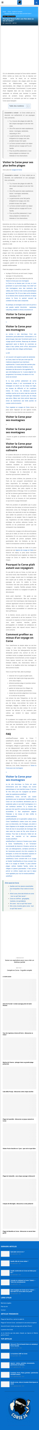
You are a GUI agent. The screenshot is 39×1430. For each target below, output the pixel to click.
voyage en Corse (16, 170)
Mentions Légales (6, 1303)
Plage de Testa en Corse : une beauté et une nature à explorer (19, 1322)
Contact (3, 1310)
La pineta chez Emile (7, 1329)
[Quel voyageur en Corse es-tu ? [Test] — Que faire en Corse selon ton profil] (5, 1292)
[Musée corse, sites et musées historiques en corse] (5, 1384)
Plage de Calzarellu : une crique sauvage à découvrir (19, 1176)
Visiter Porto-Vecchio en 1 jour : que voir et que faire (19, 1148)
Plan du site (4, 1306)
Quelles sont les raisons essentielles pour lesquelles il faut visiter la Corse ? (21, 888)
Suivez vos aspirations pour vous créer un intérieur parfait (19, 961)
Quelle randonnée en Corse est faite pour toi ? (23, 1271)
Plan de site (11, 1425)
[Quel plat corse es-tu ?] (5, 1254)
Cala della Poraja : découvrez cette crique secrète (18, 1091)
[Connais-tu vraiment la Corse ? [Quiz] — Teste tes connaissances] (5, 1282)
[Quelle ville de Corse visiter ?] (5, 1263)
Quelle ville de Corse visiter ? (19, 1261)
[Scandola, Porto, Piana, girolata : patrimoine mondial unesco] (5, 1375)
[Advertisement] (19, 50)
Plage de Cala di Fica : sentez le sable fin (12, 1319)
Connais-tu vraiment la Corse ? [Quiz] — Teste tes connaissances (22, 1281)
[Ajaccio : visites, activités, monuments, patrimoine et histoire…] (5, 1365)
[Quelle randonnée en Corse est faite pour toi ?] (5, 1273)
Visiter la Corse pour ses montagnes (21, 317)
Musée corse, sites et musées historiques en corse (24, 1383)
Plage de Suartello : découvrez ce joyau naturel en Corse (18, 1120)
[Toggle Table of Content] (27, 106)
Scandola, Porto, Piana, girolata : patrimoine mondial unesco (24, 1373)
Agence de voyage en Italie (24, 550)
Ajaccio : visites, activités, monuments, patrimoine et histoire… (22, 1364)
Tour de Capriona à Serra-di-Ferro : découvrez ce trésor (18, 1034)
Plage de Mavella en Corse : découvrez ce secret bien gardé (19, 1232)
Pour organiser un (12, 407)
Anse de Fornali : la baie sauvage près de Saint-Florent (17, 1004)
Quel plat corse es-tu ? (17, 1252)
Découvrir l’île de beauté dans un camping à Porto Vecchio (24, 1345)
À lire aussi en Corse (12, 883)
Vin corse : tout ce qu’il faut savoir (21, 903)
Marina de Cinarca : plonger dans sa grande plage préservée (18, 1063)
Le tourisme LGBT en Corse (18, 1354)
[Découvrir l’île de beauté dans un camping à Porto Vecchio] (5, 1346)
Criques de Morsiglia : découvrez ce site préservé (18, 1204)
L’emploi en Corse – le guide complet (19, 970)
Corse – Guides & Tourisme (9, 16)
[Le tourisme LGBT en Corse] (5, 1356)
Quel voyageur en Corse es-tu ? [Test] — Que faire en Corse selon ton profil (22, 1290)
